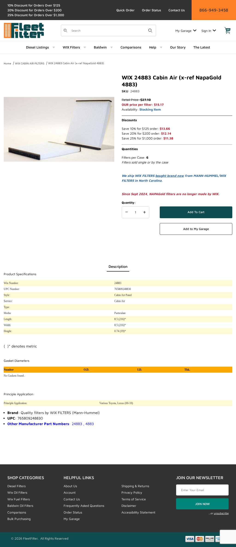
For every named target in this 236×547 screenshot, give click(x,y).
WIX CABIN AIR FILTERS (29, 63)
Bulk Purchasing (19, 519)
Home (7, 63)
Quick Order (125, 10)
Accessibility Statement (138, 512)
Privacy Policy (131, 492)
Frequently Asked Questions (84, 506)
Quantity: (129, 202)
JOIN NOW (202, 504)
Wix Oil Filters (17, 492)
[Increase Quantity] (144, 212)
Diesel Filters (16, 486)
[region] (59, 196)
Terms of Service (133, 499)
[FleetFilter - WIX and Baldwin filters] (24, 30)
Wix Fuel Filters (18, 499)
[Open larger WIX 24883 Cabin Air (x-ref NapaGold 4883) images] (59, 129)
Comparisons (16, 512)
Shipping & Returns (135, 486)
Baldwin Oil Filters (20, 506)
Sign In (206, 31)
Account (70, 492)
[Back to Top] (222, 518)
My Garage (183, 31)
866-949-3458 (213, 10)
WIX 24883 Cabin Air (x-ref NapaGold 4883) (76, 63)
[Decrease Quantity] (126, 212)
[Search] (150, 30)
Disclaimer (128, 506)
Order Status (151, 10)
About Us (70, 486)
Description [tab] (118, 266)
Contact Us (176, 10)
